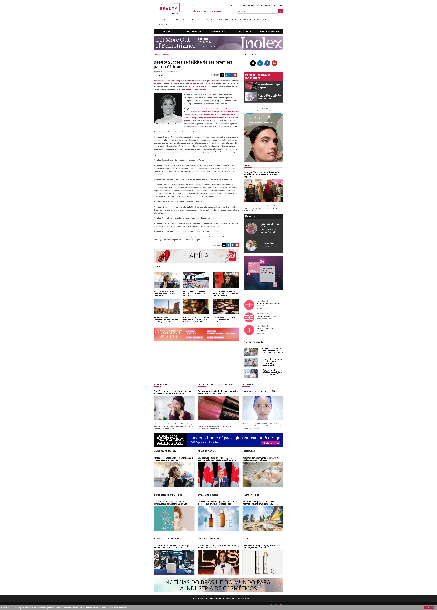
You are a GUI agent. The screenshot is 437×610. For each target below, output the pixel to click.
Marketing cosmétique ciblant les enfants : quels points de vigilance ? (272, 351)
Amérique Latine (218, 31)
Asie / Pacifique (244, 31)
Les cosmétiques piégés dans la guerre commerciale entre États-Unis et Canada (217, 459)
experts (209, 20)
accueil (161, 20)
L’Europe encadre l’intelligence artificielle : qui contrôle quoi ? (272, 372)
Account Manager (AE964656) (267, 316)
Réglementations (207, 451)
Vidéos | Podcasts (262, 20)
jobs (194, 20)
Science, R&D (248, 451)
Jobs (246, 294)
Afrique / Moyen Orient (270, 31)
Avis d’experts (161, 384)
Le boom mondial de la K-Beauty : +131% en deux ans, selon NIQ (195, 293)
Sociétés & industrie (208, 539)
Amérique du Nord (193, 31)
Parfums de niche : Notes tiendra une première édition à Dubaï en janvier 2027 (166, 320)
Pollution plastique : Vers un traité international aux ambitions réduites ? (260, 502)
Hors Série (247, 384)
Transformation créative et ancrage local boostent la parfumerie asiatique (173, 392)
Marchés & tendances (162, 55)
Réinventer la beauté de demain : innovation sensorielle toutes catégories (218, 392)
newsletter (230, 599)
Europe (166, 31)
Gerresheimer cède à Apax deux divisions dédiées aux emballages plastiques (217, 502)
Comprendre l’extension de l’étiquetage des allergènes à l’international (272, 362)
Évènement (160, 24)
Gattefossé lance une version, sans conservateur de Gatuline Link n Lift (170, 502)
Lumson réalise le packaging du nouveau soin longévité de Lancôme (261, 546)
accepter (429, 608)
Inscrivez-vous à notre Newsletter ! (211, 11)
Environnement (250, 495)
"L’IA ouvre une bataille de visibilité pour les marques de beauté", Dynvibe (225, 293)
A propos (191, 599)
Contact (201, 599)
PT (197, 5)
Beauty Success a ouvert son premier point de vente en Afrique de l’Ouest (187, 80)
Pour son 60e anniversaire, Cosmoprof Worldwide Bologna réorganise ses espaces (262, 174)
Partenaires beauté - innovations (258, 76)
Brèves (245, 539)
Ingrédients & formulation (168, 495)
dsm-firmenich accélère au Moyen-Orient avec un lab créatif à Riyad (224, 320)
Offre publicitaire (215, 599)
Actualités (176, 20)
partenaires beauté (227, 20)
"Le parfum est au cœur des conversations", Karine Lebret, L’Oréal (218, 546)
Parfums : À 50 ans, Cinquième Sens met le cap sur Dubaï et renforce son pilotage (196, 320)
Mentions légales (243, 599)
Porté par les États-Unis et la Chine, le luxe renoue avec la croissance (166, 293)
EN (193, 5)
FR (188, 5)
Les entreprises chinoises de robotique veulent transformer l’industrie (172, 546)
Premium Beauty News (196, 89)
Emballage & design (208, 495)
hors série (244, 20)
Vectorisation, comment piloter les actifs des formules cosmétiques (261, 459)
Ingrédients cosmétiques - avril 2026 (259, 391)
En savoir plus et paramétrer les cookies (113, 608)
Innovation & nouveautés (167, 539)
